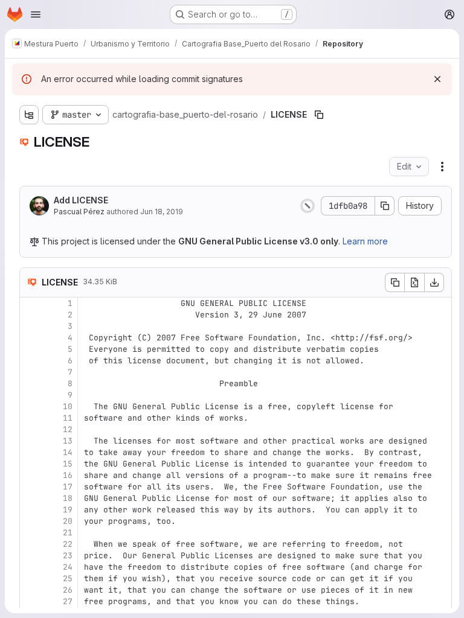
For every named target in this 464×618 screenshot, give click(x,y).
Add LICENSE (81, 200)
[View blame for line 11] (30, 418)
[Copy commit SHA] (385, 205)
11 (67, 418)
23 (67, 555)
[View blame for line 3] (30, 326)
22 (67, 544)
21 (67, 532)
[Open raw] (414, 282)
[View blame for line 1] (30, 303)
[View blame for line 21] (30, 532)
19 (67, 510)
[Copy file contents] (394, 282)
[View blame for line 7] (30, 372)
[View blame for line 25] (30, 578)
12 (67, 429)
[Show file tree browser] (29, 114)
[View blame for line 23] (30, 555)
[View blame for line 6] (30, 360)
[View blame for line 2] (30, 314)
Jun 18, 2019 (161, 211)
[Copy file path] (319, 114)
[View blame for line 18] (30, 498)
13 (67, 441)
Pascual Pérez (79, 211)
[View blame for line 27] (30, 601)
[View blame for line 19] (30, 509)
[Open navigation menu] (35, 14)
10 (67, 406)
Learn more (365, 241)
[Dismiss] (437, 79)
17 (67, 487)
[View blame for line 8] (30, 383)
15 (67, 464)
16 (67, 475)
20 (67, 521)
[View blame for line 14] (30, 452)
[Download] (434, 282)
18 (67, 498)
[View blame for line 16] (30, 475)
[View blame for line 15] (30, 464)
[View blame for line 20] (30, 521)
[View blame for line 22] (30, 544)
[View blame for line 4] (30, 337)
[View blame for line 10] (30, 406)
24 (67, 567)
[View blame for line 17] (30, 486)
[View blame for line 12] (30, 429)
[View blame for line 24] (30, 567)
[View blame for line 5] (30, 349)
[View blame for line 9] (30, 395)
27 (67, 601)
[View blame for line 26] (30, 590)
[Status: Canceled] (307, 206)
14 (67, 452)
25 (67, 578)
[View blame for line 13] (30, 441)
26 (67, 590)
